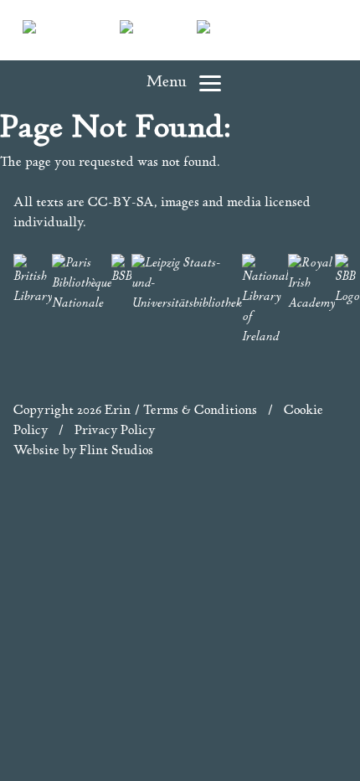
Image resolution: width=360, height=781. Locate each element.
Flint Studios (116, 451)
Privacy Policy (115, 431)
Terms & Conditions (200, 411)
